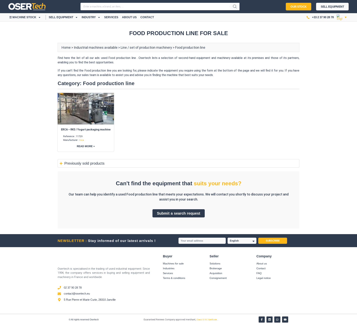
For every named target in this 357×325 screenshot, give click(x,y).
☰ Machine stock (22, 17)
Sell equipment (61, 17)
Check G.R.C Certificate (207, 319)
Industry (89, 17)
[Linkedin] (269, 319)
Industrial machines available (96, 47)
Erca (81, 140)
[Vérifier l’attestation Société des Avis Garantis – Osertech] (141, 320)
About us (129, 17)
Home (66, 47)
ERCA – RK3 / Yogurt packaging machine (85, 129)
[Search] (234, 6)
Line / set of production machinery (146, 47)
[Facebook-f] (262, 319)
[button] (342, 17)
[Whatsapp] (277, 319)
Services (111, 17)
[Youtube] (285, 319)
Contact (147, 17)
